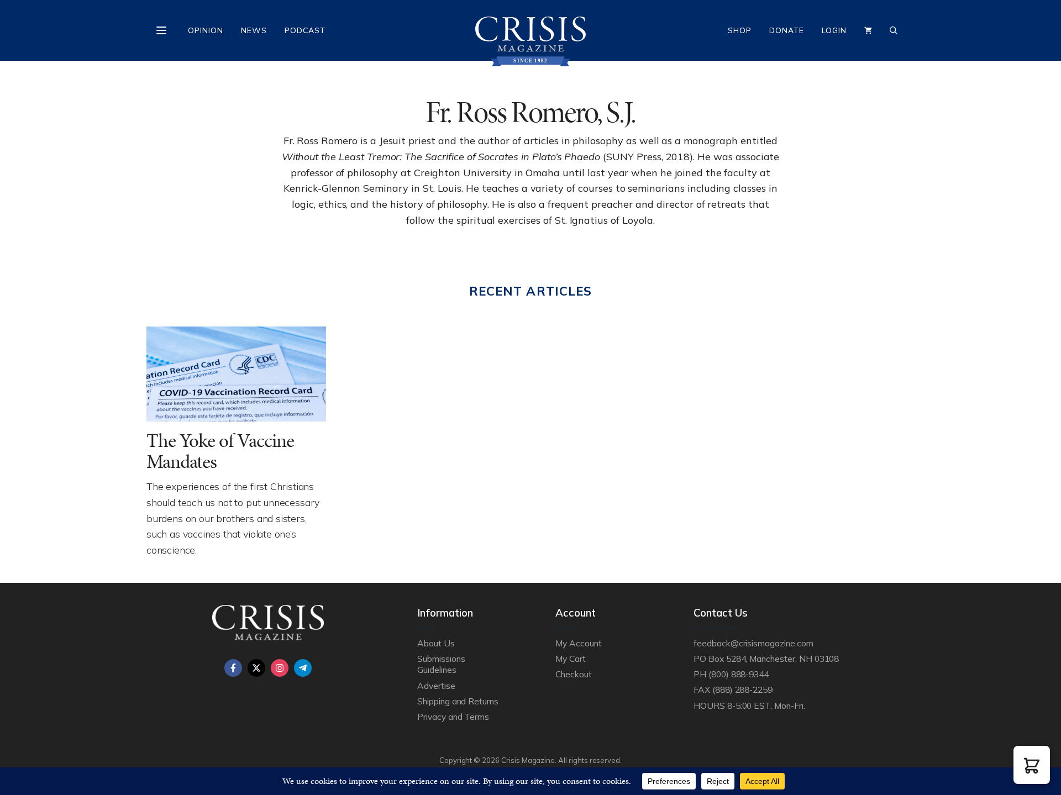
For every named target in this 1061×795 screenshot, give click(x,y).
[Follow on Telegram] (303, 668)
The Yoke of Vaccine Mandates (220, 451)
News (254, 30)
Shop (740, 30)
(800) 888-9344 (738, 674)
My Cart (570, 658)
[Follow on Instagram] (279, 668)
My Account (578, 643)
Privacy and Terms (453, 716)
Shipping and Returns (457, 701)
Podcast (305, 30)
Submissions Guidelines (441, 664)
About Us (436, 643)
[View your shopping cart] (868, 30)
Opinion (205, 30)
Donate (786, 30)
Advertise (436, 685)
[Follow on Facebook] (233, 668)
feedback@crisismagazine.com (753, 643)
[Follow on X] (256, 668)
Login (834, 30)
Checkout (573, 674)
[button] (1031, 765)
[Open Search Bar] (893, 30)
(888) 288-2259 (742, 689)
